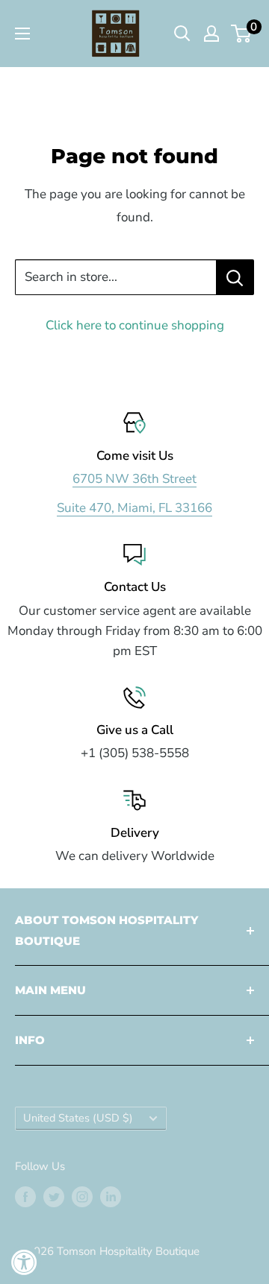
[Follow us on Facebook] (25, 1196)
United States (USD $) (78, 1117)
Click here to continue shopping (135, 325)
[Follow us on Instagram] (82, 1196)
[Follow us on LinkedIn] (110, 1196)
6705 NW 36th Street (134, 478)
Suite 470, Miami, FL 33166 (134, 507)
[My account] (211, 33)
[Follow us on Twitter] (53, 1196)
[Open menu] (22, 33)
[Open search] (182, 33)
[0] (241, 33)
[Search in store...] (235, 277)
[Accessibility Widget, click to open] (24, 1262)
